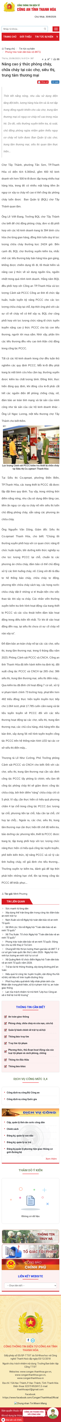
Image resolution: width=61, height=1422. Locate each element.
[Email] (58, 59)
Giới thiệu (26, 36)
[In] (54, 59)
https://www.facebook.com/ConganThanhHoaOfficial (30, 1397)
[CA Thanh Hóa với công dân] (40, 1414)
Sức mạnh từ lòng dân (17, 908)
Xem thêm (51, 1159)
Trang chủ (9, 36)
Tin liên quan (16, 901)
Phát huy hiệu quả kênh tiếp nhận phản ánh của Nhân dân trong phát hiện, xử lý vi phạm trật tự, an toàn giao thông (30, 984)
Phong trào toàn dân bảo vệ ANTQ (23, 52)
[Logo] (30, 7)
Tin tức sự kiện (44, 36)
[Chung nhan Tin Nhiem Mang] (30, 1403)
